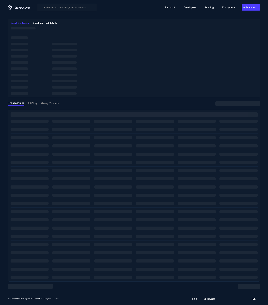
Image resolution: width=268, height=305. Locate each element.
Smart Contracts (20, 22)
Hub (194, 299)
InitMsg (32, 103)
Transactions (16, 103)
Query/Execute (50, 103)
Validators (209, 299)
